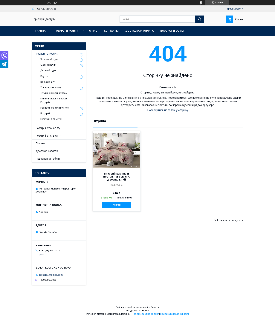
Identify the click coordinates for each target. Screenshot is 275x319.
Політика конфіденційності (174, 314)
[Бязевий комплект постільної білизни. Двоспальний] (116, 150)
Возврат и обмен (172, 30)
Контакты (111, 30)
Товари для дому (50, 87)
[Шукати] (199, 19)
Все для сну (47, 81)
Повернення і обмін (48, 158)
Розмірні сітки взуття (48, 135)
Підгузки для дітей (51, 119)
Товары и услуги (66, 30)
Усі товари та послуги (227, 220)
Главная (41, 30)
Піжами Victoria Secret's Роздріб (54, 100)
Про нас (41, 143)
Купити (116, 205)
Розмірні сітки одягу (48, 128)
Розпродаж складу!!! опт (54, 107)
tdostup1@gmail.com (51, 274)
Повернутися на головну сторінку (167, 110)
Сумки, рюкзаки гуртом (53, 93)
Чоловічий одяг (49, 59)
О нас (93, 30)
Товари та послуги (47, 53)
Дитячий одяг (48, 70)
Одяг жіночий (48, 64)
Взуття (44, 76)
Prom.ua (155, 307)
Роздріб (45, 113)
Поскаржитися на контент (145, 314)
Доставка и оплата (139, 30)
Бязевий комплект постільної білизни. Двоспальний (116, 176)
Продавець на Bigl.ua (137, 310)
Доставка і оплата (47, 151)
